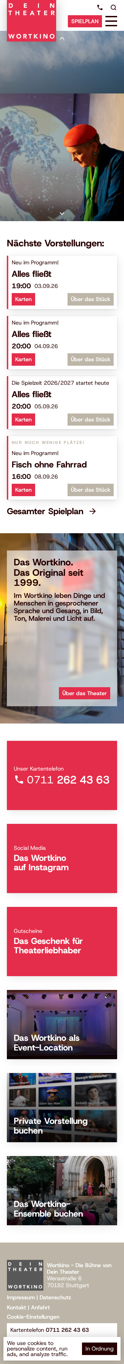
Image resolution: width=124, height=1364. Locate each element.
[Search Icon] (113, 7)
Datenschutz (55, 1297)
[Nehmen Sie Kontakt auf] (99, 7)
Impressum (21, 1297)
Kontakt (16, 1307)
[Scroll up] (62, 38)
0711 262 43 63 (67, 1330)
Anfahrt (40, 1307)
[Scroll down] (62, 213)
